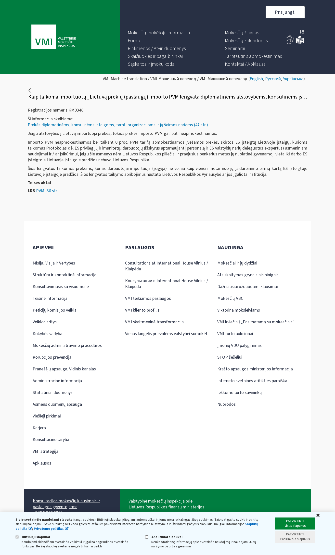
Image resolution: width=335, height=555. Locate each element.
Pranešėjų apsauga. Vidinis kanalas (64, 369)
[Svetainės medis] (302, 32)
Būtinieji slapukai (35, 537)
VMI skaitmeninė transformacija (154, 322)
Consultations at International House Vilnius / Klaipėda (166, 266)
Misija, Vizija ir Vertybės (54, 263)
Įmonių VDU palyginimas (239, 345)
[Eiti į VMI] (53, 37)
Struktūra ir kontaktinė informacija (64, 275)
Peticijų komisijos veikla (55, 310)
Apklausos (42, 463)
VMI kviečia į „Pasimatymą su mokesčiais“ (256, 322)
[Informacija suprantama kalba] (299, 43)
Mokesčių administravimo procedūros (67, 345)
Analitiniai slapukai (166, 537)
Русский (273, 79)
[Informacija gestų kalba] (290, 43)
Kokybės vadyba (47, 334)
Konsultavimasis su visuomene (61, 287)
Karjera (39, 428)
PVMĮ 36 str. (47, 191)
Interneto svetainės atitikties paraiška (252, 381)
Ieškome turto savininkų (239, 393)
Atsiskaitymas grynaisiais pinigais (248, 275)
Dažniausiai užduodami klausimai (247, 287)
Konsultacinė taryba (51, 440)
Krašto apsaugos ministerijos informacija (255, 369)
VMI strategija (45, 451)
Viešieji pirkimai (47, 416)
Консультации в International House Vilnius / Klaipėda (166, 284)
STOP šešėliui (229, 357)
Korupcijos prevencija (52, 357)
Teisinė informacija (50, 298)
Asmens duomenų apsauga (57, 404)
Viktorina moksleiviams (238, 310)
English (256, 79)
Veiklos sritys (45, 322)
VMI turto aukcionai (235, 334)
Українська (293, 79)
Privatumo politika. (49, 528)
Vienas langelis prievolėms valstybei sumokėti (166, 334)
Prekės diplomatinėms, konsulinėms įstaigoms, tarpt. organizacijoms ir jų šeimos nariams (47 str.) (118, 125)
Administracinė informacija (57, 381)
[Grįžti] (30, 90)
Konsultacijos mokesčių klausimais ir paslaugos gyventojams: (66, 504)
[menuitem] (159, 32)
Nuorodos (226, 404)
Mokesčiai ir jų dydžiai (237, 263)
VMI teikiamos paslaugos (148, 298)
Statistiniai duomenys (53, 393)
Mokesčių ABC (230, 298)
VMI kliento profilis (142, 310)
